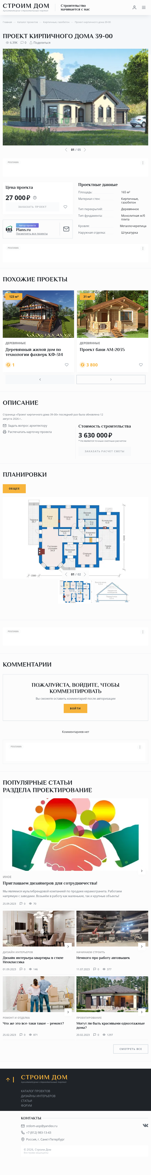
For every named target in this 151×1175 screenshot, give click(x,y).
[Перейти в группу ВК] (145, 1125)
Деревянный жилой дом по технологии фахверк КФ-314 (34, 352)
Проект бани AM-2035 (102, 349)
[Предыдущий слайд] (40, 379)
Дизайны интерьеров (38, 1096)
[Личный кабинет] (134, 7)
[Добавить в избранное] (65, 206)
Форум (26, 1106)
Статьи (26, 1101)
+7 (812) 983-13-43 (38, 1133)
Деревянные (16, 343)
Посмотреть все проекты (32, 233)
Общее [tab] (14, 488)
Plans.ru (23, 230)
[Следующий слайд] (110, 379)
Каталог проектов (35, 1091)
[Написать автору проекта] (66, 229)
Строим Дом (26, 7)
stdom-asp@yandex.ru (41, 1126)
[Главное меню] (143, 7)
